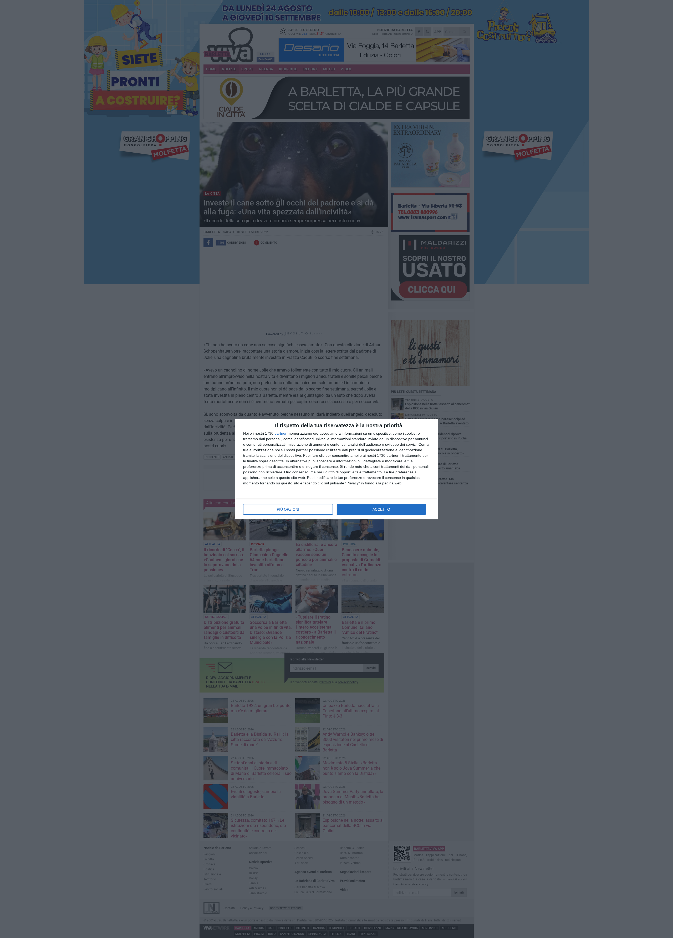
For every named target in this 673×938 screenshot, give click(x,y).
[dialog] (336, 469)
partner (280, 433)
